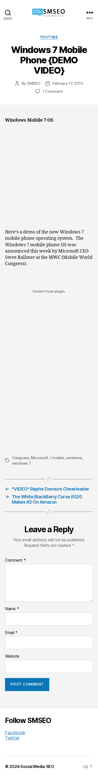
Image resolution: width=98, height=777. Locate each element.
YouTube (49, 37)
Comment (15, 560)
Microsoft (39, 457)
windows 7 (21, 463)
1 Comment (52, 91)
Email (11, 632)
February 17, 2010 (67, 83)
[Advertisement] (49, 178)
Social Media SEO (37, 766)
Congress (20, 457)
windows (74, 457)
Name (12, 609)
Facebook (15, 732)
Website (12, 656)
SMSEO (33, 83)
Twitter (12, 738)
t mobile (57, 457)
